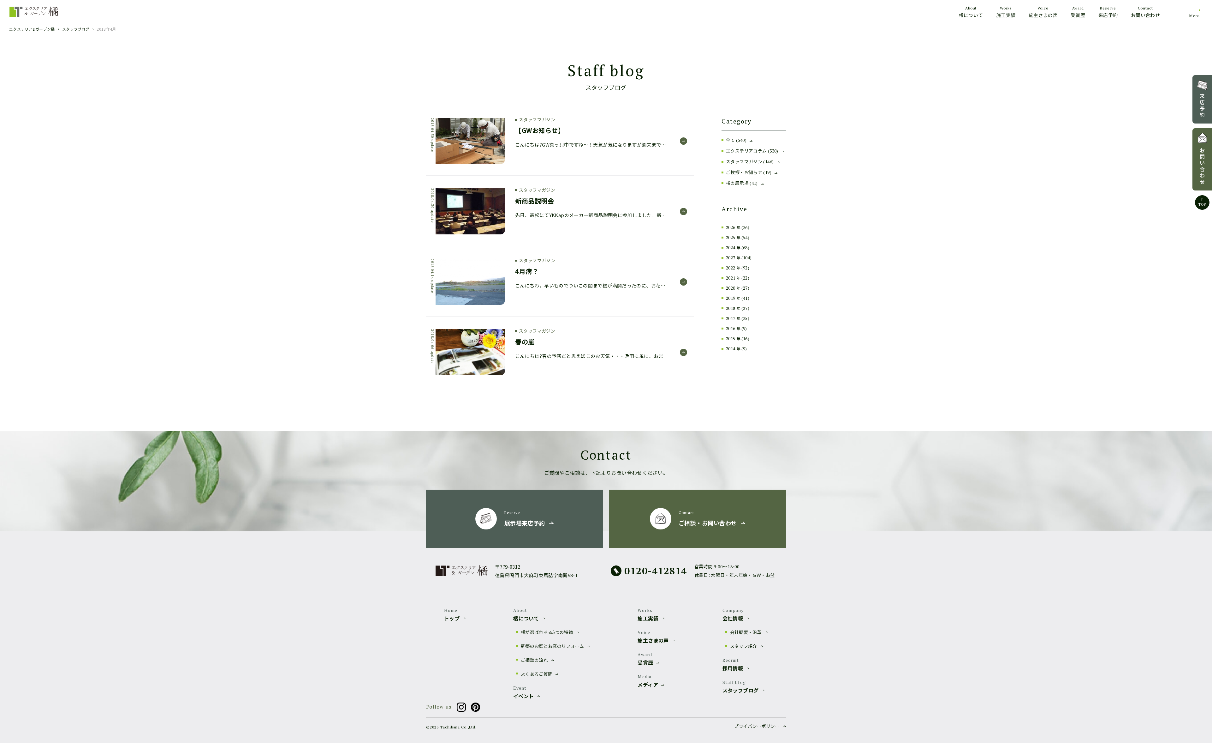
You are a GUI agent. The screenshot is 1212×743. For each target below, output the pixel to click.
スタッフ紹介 (743, 646)
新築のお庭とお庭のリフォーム (552, 646)
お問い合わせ (1202, 165)
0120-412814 (655, 571)
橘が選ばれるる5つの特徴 (547, 632)
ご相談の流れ (534, 660)
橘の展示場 (742, 183)
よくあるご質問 (536, 674)
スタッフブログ (75, 29)
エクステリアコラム (752, 151)
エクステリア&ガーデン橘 (32, 29)
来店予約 (1202, 105)
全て (736, 140)
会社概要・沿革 (746, 632)
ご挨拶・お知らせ (748, 172)
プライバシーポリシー (757, 726)
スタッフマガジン (750, 161)
